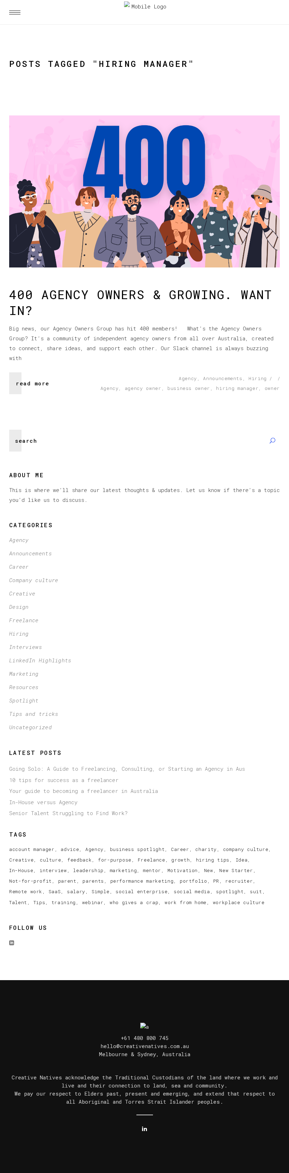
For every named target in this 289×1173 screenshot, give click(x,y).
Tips (39, 902)
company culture (246, 849)
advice (70, 849)
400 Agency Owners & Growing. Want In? (140, 302)
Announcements (222, 378)
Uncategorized (30, 727)
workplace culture (239, 902)
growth (180, 860)
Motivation (182, 870)
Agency (188, 378)
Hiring (257, 378)
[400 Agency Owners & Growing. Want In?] (144, 191)
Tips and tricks (34, 713)
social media (192, 891)
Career (19, 566)
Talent (18, 902)
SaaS (55, 891)
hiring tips (212, 860)
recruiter (239, 881)
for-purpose (114, 860)
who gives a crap (134, 902)
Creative (22, 593)
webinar (93, 902)
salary (76, 891)
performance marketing (142, 881)
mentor (152, 870)
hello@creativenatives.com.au (144, 1045)
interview (53, 870)
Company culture (34, 580)
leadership (88, 870)
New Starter (236, 870)
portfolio (193, 881)
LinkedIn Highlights (40, 660)
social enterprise (141, 891)
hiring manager (237, 388)
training (63, 902)
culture (50, 860)
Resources (24, 686)
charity (206, 849)
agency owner (143, 388)
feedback (79, 860)
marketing (123, 870)
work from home (186, 902)
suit (256, 891)
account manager (32, 849)
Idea (242, 860)
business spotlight (137, 849)
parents (93, 881)
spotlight (230, 891)
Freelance (24, 620)
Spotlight (24, 700)
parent (67, 881)
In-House (21, 870)
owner (272, 388)
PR (216, 881)
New (208, 870)
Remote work (25, 891)
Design (19, 606)
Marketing (24, 673)
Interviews (25, 646)
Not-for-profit (30, 881)
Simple (101, 891)
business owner (188, 388)
